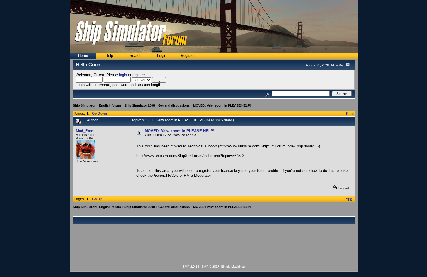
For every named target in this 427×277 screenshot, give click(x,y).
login (123, 75)
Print (350, 114)
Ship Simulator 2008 (139, 105)
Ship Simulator (84, 105)
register (138, 75)
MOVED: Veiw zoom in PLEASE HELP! (222, 105)
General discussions (174, 105)
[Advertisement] (214, 248)
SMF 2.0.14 (191, 266)
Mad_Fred (85, 131)
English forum (110, 105)
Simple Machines (233, 266)
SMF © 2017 (210, 266)
